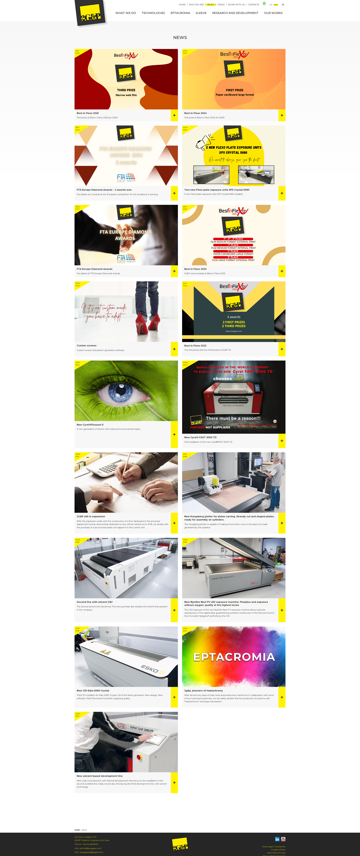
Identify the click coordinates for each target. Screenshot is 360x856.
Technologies (153, 13)
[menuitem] (125, 13)
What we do (125, 13)
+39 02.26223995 (86, 844)
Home (182, 5)
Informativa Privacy (276, 852)
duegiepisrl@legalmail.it (89, 852)
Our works (273, 13)
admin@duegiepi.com (88, 848)
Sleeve (201, 13)
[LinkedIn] (277, 839)
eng (276, 5)
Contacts (253, 5)
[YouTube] (283, 839)
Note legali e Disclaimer (273, 846)
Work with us (236, 5)
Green (264, 3)
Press (221, 5)
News (210, 5)
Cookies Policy (278, 849)
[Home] (91, 14)
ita (271, 5)
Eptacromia (180, 13)
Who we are (196, 5)
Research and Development (235, 13)
